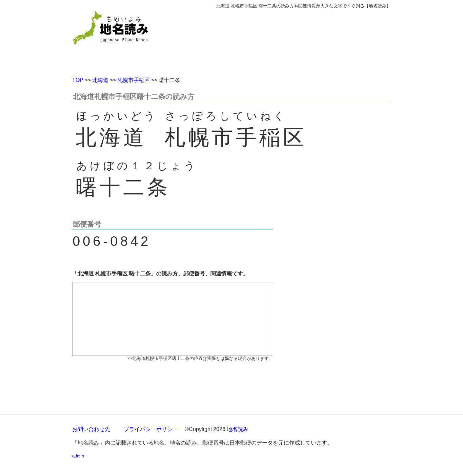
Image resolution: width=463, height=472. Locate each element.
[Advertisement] (280, 40)
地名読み (237, 429)
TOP (77, 80)
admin (78, 455)
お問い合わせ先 (91, 429)
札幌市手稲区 (133, 80)
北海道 (100, 80)
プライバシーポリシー (151, 429)
